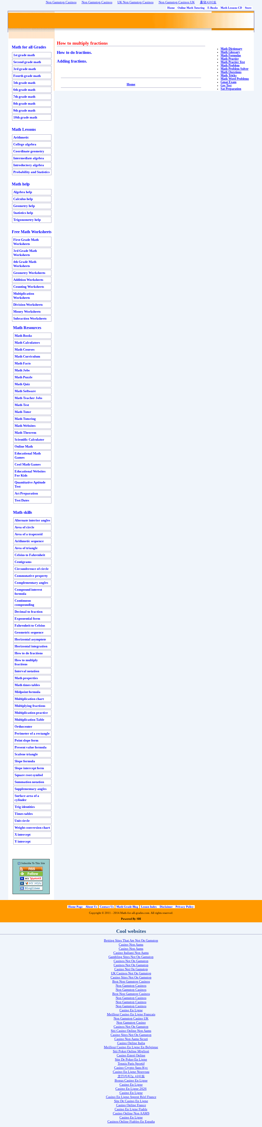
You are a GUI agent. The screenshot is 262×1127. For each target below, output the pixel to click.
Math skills (22, 512)
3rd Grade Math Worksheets (25, 253)
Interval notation (27, 671)
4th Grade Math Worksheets (24, 264)
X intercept (22, 834)
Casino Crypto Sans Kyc (131, 1068)
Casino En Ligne (131, 1010)
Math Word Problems (235, 79)
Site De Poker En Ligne (131, 1059)
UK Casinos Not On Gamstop (131, 973)
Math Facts (23, 363)
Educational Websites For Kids (30, 473)
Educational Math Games (28, 455)
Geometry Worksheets (29, 273)
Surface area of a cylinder (27, 798)
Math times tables (27, 685)
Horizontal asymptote (30, 639)
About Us (91, 906)
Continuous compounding (24, 603)
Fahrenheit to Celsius (30, 625)
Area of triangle (26, 548)
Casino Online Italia (131, 1043)
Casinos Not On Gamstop (131, 961)
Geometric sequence (29, 632)
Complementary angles (31, 583)
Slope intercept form (29, 768)
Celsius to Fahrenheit (30, 555)
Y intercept (22, 841)
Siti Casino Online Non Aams (131, 1031)
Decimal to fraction (28, 612)
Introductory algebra (28, 165)
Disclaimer (166, 906)
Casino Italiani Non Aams (131, 953)
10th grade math (25, 117)
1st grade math (24, 55)
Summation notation (29, 782)
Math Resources (27, 327)
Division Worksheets (28, 305)
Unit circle (22, 821)
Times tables (24, 814)
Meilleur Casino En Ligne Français (131, 1014)
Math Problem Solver (234, 69)
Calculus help (23, 199)
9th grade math (24, 110)
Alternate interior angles (32, 520)
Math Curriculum (27, 356)
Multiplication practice (31, 713)
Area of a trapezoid (28, 534)
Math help (21, 184)
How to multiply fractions (26, 662)
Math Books (23, 336)
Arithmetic (21, 137)
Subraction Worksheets (30, 318)
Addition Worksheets (28, 280)
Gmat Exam (228, 82)
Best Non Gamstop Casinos (131, 981)
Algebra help (22, 192)
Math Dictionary (231, 49)
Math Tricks (229, 75)
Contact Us (107, 906)
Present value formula (31, 747)
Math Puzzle (23, 377)
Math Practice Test (233, 62)
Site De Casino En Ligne (131, 1101)
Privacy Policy (185, 906)
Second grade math (27, 62)
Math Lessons (24, 129)
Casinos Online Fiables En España (131, 1121)
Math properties (26, 678)
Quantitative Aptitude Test (30, 484)
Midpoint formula (27, 692)
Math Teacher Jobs (28, 398)
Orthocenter (23, 726)
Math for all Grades (29, 47)
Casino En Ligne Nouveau (131, 1072)
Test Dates (22, 500)
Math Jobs (22, 370)
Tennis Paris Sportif (131, 1063)
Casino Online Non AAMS (131, 1113)
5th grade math (24, 83)
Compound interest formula (28, 592)
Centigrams (23, 562)
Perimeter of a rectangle (32, 733)
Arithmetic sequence (29, 541)
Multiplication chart (29, 699)
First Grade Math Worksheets (26, 242)
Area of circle (24, 527)
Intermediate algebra (28, 158)
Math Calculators (27, 342)
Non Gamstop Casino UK (131, 1018)
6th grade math (24, 90)
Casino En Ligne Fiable (131, 1109)
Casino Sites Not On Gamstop (131, 977)
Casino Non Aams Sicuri (131, 1039)
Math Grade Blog (127, 906)
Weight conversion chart (32, 827)
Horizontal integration (31, 646)
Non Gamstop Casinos (131, 985)
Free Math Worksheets (31, 232)
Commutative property (31, 576)
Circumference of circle (32, 569)
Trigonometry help (27, 220)
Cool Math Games (28, 464)
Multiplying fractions (30, 706)
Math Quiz (22, 384)
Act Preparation (26, 493)
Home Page (75, 906)
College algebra (24, 144)
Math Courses (25, 349)
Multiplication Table (29, 719)
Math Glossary (230, 52)
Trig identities (25, 807)
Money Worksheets (27, 311)
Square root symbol (29, 775)
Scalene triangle (26, 754)
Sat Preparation (231, 89)
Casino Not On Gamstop (131, 969)
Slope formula (25, 761)
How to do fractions (29, 653)
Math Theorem (25, 432)
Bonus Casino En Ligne (131, 1080)
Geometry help (24, 206)
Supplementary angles (31, 789)
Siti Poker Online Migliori (131, 1051)
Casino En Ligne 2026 (131, 1089)
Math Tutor (23, 412)
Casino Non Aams (131, 944)
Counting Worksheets (28, 287)
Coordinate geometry (28, 151)
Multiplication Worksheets (23, 296)
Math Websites (25, 426)
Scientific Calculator (29, 439)
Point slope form (26, 740)
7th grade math (24, 96)
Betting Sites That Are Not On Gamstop (131, 940)
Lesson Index (149, 906)
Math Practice (230, 59)
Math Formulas (231, 55)
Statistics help (23, 213)
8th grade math (24, 103)
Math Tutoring (25, 419)
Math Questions (231, 72)
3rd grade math (24, 69)
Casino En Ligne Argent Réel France (131, 1097)
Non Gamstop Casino (131, 1022)
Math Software (25, 391)
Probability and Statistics (31, 172)
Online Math (24, 446)
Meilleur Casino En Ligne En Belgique (131, 1047)
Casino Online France (131, 1105)
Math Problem (230, 65)
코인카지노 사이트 (131, 1076)
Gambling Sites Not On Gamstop (131, 957)
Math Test (22, 405)
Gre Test (226, 85)
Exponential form (27, 618)
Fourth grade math (27, 76)
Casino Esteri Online (131, 1055)
